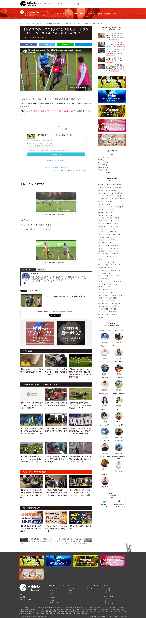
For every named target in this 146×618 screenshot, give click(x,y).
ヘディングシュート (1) (117, 198)
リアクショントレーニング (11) (108, 223)
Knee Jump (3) (114, 190)
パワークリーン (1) (104, 259)
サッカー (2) (102, 201)
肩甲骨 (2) (102, 284)
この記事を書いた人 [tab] (28, 269)
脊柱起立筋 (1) (111, 298)
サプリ (114, 14)
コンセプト (77, 4)
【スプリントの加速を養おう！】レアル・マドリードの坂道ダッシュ (115, 44)
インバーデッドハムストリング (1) (109, 276)
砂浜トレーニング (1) (114, 234)
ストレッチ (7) (103, 264)
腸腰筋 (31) (120, 196)
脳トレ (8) (102, 234)
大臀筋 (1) (119, 193)
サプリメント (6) (104, 172)
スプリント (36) (103, 306)
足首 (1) (101, 317)
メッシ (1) (102, 193)
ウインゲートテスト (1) (106, 289)
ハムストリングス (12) (105, 212)
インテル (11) (103, 198)
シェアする (28, 44)
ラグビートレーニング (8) (106, 207)
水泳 (69, 585)
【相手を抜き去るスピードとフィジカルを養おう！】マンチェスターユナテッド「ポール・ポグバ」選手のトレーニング (74, 541)
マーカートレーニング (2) (106, 262)
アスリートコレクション (66, 170)
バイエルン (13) (103, 278)
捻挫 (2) (110, 193)
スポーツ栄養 (108, 596)
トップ (55, 14)
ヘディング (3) (103, 253)
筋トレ (106, 585)
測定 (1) (101, 298)
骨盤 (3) (120, 185)
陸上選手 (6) (115, 306)
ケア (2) (108, 187)
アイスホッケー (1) (104, 287)
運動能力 (107, 14)
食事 (106, 601)
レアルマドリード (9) (105, 215)
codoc (84, 170)
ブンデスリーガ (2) (116, 264)
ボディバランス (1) (104, 303)
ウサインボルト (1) (104, 314)
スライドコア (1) (104, 270)
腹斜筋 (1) (115, 245)
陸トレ (71, 590)
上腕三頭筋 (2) (103, 309)
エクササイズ (91, 588)
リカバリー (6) (113, 226)
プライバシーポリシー (27, 599)
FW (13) (101, 237)
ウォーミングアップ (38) (106, 196)
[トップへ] (28, 5)
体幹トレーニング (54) (105, 267)
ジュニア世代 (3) (104, 245)
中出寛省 (34, 274)
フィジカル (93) (103, 157)
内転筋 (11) (102, 226)
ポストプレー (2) (104, 248)
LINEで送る (65, 44)
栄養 (106, 598)
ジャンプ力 (73, 14)
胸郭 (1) (112, 201)
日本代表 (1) (114, 253)
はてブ (83, 44)
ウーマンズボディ (92, 585)
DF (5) (115, 314)
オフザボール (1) (104, 229)
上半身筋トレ (109, 588)
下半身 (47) (116, 303)
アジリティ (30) (103, 170)
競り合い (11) (103, 190)
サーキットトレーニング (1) (107, 209)
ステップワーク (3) (104, 204)
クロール (71, 588)
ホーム (22, 23)
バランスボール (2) (104, 273)
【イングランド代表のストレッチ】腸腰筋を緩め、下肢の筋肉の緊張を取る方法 (115, 51)
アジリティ (64, 14)
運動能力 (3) (102, 251)
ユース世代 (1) (103, 295)
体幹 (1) (114, 229)
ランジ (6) (102, 311)
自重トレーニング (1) (105, 220)
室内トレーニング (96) (105, 281)
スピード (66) (103, 162)
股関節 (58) (111, 185)
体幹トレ (107, 593)
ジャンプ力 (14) (103, 165)
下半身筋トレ (109, 590)
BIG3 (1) (118, 281)
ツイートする (47, 44)
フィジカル (91, 14)
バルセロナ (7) (118, 187)
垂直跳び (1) (112, 311)
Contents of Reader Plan (56, 160)
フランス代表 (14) (114, 251)
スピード (83, 14)
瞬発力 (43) (102, 160)
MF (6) (114, 292)
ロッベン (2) (118, 220)
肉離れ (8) (120, 207)
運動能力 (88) (103, 167)
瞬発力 (100, 14)
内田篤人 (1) (116, 270)
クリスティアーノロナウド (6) (108, 231)
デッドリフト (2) (104, 292)
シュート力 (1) (112, 284)
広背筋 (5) (118, 218)
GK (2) (101, 187)
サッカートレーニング (33, 23)
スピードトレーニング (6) (106, 240)
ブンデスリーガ (34, 290)
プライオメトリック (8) (106, 242)
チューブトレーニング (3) (106, 300)
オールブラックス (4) (105, 218)
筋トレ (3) (110, 237)
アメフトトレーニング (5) (106, 256)
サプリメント (54, 602)
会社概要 (22, 597)
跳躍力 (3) (102, 185)
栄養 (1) (113, 309)
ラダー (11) (115, 248)
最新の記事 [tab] (41, 269)
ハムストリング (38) (117, 295)
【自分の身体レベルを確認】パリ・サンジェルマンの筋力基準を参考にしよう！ (37, 541)
